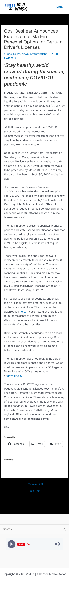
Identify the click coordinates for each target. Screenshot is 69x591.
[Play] (11, 544)
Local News (13, 53)
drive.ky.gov (14, 375)
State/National (39, 53)
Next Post (34, 491)
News (25, 53)
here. (23, 311)
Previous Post (34, 484)
